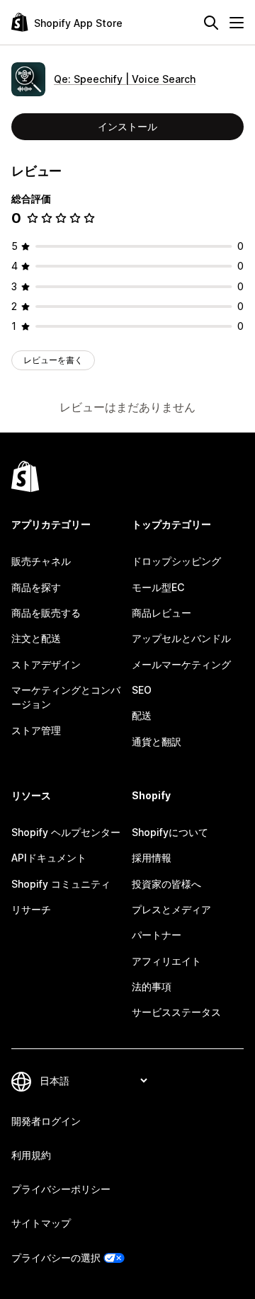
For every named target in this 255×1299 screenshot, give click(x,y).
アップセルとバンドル (181, 638)
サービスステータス (176, 1012)
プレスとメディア (171, 909)
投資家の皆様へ (166, 884)
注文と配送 (36, 638)
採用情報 (151, 858)
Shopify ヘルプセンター (65, 832)
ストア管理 (36, 730)
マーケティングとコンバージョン (65, 697)
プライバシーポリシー (60, 1189)
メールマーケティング (181, 664)
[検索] (211, 23)
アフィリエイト (166, 961)
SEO (142, 690)
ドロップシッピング (176, 561)
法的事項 (151, 986)
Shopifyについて (170, 832)
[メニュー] (237, 23)
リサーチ (31, 909)
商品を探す (36, 587)
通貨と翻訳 (156, 742)
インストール (127, 126)
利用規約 (31, 1155)
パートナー (156, 935)
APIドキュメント (48, 858)
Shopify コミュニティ (60, 884)
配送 (142, 715)
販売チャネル (41, 561)
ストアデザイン (46, 664)
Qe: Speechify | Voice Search (125, 79)
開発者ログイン (46, 1121)
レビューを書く (53, 360)
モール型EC (158, 587)
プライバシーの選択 (56, 1258)
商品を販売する (46, 613)
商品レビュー (161, 613)
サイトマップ (41, 1223)
